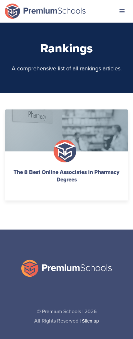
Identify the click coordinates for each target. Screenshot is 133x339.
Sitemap (90, 321)
